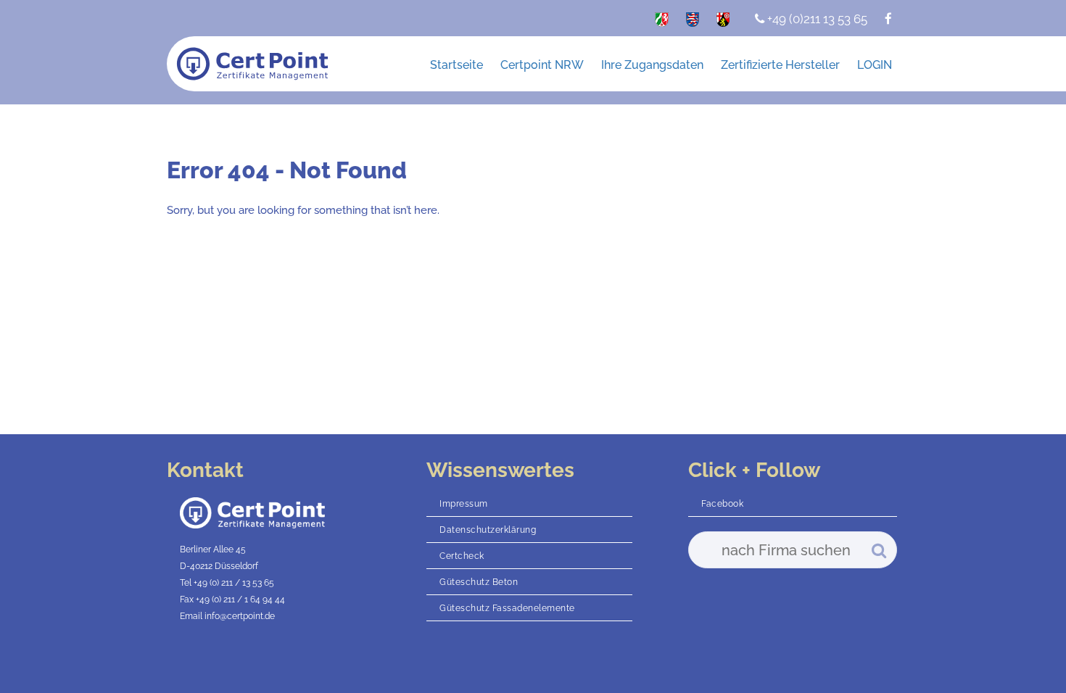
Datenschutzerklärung (487, 530)
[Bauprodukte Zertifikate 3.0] (252, 65)
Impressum (463, 504)
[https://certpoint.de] (662, 22)
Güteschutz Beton (478, 582)
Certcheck (461, 556)
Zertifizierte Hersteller (780, 65)
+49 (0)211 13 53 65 (815, 19)
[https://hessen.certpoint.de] (692, 22)
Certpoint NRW (542, 65)
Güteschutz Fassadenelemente (507, 608)
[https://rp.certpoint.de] (723, 22)
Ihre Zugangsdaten (652, 65)
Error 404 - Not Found (287, 170)
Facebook (722, 504)
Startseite (456, 65)
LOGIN (874, 65)
